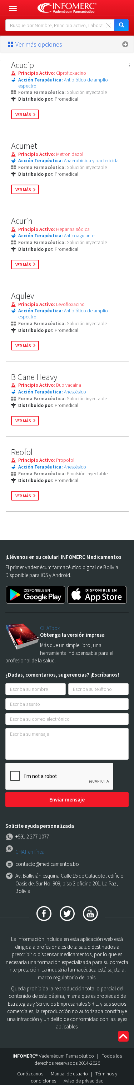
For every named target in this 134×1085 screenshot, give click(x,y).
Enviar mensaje (67, 799)
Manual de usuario (69, 1073)
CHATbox (50, 628)
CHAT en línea (30, 851)
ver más (23, 114)
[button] (67, 44)
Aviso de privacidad (84, 1081)
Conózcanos (30, 1073)
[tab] (67, 44)
